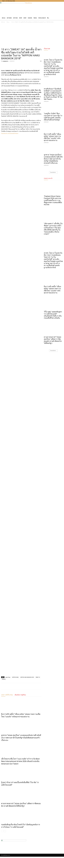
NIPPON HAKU (15, 677)
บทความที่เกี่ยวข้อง (7, 695)
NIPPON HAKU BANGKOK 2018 (27, 677)
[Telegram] (14, 65)
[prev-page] (2, 831)
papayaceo (5, 61)
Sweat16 (4, 679)
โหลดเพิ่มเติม (53, 172)
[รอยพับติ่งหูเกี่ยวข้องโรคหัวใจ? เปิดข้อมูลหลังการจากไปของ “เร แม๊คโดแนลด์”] (21, 815)
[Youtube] (21, 1)
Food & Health (42, 18)
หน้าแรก (3, 18)
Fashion (30, 18)
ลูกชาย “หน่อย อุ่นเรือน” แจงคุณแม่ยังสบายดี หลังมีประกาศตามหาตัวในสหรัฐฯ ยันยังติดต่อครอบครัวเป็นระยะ (21, 737)
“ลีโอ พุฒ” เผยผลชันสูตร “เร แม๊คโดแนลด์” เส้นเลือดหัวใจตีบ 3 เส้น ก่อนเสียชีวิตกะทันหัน (53, 315)
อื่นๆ (48, 18)
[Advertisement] (32, 35)
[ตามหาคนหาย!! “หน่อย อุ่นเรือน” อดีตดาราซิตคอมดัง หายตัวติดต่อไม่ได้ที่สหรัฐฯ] (21, 794)
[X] (20, 1)
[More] (18, 65)
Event (25, 18)
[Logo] (1, 15)
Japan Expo (8, 677)
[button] (61, 16)
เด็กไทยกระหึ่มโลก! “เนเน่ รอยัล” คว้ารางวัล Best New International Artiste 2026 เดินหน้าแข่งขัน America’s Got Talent (20, 761)
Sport (20, 18)
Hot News (9, 18)
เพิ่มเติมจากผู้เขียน (20, 695)
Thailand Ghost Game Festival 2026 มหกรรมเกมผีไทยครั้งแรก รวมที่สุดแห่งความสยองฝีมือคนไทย (53, 200)
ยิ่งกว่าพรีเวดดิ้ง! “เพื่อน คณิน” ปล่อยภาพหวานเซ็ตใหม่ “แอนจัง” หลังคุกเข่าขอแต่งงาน (52, 137)
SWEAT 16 (38, 677)
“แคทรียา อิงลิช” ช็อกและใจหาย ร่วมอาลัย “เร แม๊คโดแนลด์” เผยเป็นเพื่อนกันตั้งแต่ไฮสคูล (53, 117)
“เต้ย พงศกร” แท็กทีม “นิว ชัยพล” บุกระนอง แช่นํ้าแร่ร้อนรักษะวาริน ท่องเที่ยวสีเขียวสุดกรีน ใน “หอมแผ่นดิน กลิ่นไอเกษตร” (53, 229)
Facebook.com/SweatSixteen (9, 133)
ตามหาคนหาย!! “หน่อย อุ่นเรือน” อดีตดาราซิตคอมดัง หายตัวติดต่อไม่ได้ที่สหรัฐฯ (53, 340)
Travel (35, 18)
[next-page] (5, 831)
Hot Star (15, 18)
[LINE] (10, 65)
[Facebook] (17, 1)
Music (8, 22)
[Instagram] (19, 1)
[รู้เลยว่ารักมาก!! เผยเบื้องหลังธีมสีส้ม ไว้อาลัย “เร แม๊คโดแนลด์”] (21, 772)
